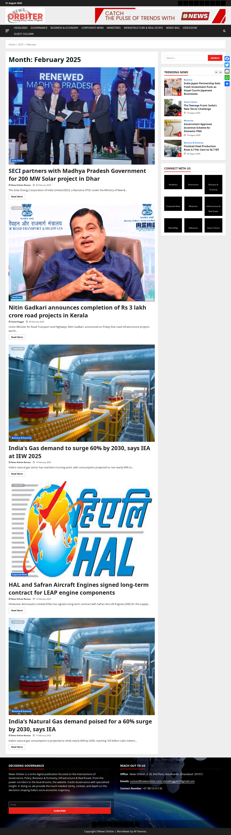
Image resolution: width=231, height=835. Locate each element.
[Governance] (185, 3)
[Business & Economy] (191, 3)
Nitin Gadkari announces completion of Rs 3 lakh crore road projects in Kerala (77, 311)
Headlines (21, 27)
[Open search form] (224, 31)
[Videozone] (217, 3)
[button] (7, 30)
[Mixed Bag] (212, 3)
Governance (39, 27)
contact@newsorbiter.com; (146, 781)
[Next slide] (220, 72)
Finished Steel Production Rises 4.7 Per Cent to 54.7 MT (173, 128)
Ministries (114, 27)
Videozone (190, 27)
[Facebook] (227, 59)
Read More (18, 196)
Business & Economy (64, 27)
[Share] (227, 84)
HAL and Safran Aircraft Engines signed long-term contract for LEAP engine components (79, 588)
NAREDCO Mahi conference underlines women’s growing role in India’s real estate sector (173, 148)
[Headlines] (180, 3)
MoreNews (123, 831)
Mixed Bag (173, 27)
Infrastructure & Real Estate (143, 27)
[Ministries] (201, 3)
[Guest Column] (223, 3)
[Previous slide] (216, 72)
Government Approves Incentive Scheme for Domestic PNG (173, 107)
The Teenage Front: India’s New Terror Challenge (173, 87)
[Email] (227, 71)
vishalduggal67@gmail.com (179, 781)
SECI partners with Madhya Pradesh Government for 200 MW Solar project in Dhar (77, 174)
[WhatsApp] (227, 77)
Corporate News (92, 27)
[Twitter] (227, 65)
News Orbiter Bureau (21, 185)
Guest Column (24, 34)
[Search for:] (186, 58)
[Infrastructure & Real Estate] (207, 3)
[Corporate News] (196, 3)
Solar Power (17, 160)
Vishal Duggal (17, 321)
